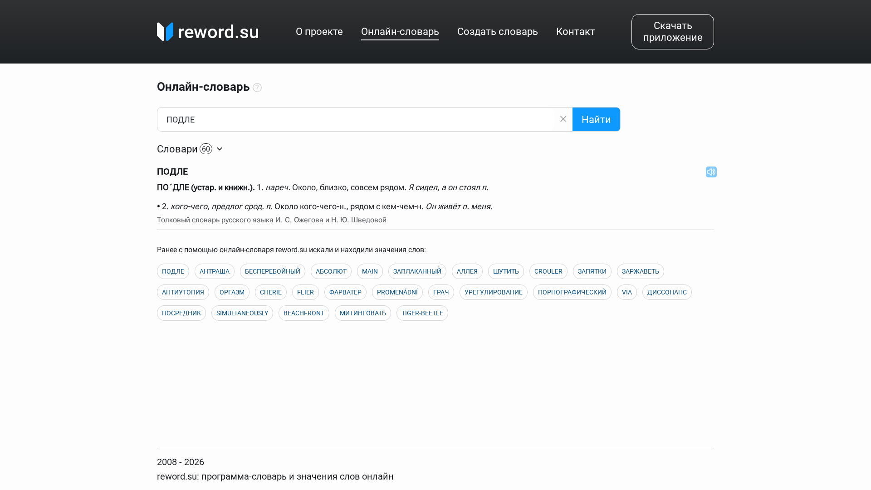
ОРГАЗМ (232, 292)
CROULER (548, 271)
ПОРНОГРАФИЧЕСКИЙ (572, 292)
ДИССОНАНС (667, 292)
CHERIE (271, 292)
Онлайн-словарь (400, 31)
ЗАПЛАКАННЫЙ (417, 271)
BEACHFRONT (304, 313)
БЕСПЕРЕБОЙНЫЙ (272, 271)
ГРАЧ (441, 292)
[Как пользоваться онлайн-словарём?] (257, 88)
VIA (627, 292)
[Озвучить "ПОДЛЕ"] (708, 171)
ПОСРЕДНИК (181, 313)
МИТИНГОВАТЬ (363, 313)
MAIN (370, 271)
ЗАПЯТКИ (592, 271)
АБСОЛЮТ (331, 271)
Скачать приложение (673, 31)
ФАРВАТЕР (345, 292)
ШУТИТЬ (506, 271)
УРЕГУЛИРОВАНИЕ (494, 292)
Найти (596, 119)
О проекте (319, 31)
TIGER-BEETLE (422, 313)
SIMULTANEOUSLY (242, 313)
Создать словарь (497, 31)
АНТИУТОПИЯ (183, 292)
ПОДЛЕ (173, 271)
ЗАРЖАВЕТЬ (640, 271)
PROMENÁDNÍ (397, 292)
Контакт (575, 31)
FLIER (305, 292)
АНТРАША (215, 271)
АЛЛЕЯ (467, 271)
